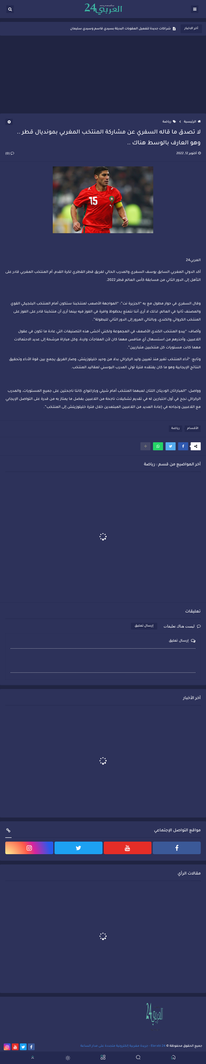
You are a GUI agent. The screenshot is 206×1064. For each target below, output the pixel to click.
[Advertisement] (103, 74)
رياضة (167, 122)
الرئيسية (190, 122)
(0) (8, 154)
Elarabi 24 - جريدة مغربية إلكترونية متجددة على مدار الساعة (123, 1046)
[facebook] (177, 848)
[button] (183, 446)
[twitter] (78, 848)
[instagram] (29, 848)
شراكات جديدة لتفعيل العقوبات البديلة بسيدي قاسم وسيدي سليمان (120, 29)
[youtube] (128, 848)
